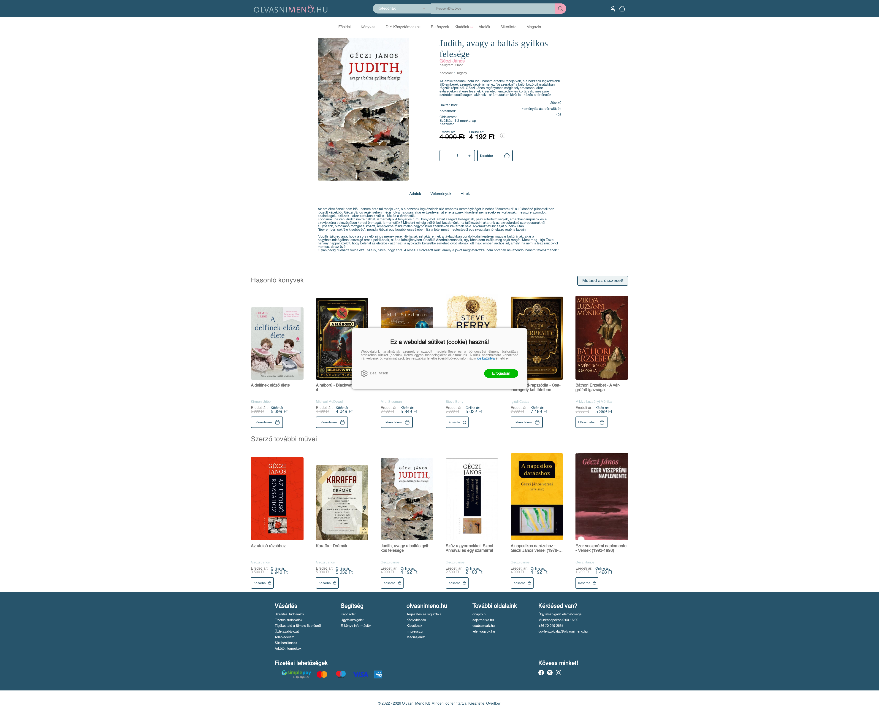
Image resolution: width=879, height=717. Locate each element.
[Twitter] (550, 672)
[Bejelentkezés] (613, 8)
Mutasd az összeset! (602, 281)
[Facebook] (541, 672)
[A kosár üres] (622, 8)
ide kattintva (486, 358)
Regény (461, 73)
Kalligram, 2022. (452, 65)
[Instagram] (558, 672)
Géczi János (452, 61)
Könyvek (446, 73)
